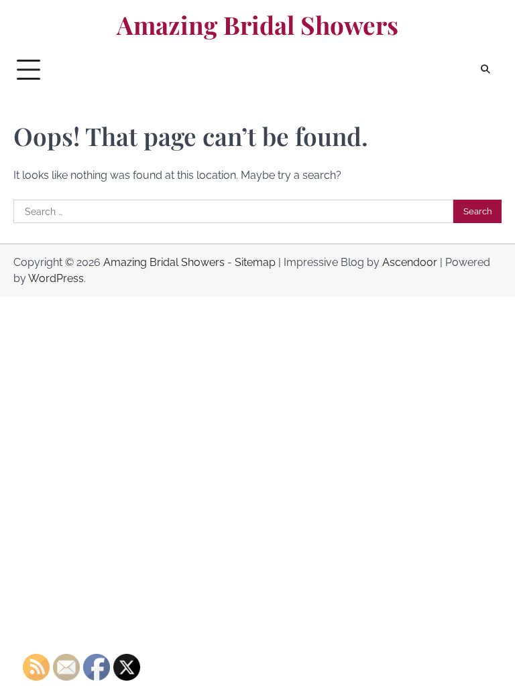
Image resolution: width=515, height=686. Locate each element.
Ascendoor (409, 262)
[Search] (485, 70)
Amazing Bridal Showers (257, 25)
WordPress (56, 278)
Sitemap (255, 262)
